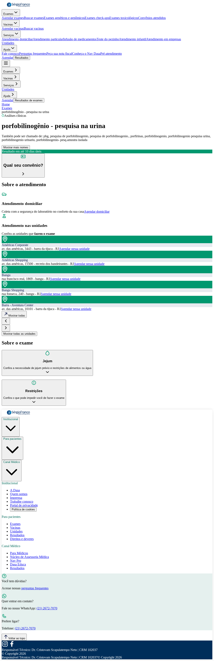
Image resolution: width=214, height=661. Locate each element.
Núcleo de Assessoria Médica (29, 557)
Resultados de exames (29, 100)
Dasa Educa (18, 564)
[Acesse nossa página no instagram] (5, 646)
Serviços (8, 35)
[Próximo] (6, 328)
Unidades (8, 43)
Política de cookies (23, 509)
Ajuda (6, 49)
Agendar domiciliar (97, 211)
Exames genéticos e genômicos (64, 18)
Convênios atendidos (152, 18)
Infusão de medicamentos (80, 39)
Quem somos (18, 494)
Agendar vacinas (13, 28)
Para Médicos (19, 553)
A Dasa (15, 490)
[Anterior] (6, 321)
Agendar (7, 57)
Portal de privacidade (24, 505)
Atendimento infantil (132, 39)
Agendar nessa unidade (74, 248)
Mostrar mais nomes (15, 147)
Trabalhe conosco (21, 501)
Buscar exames (34, 18)
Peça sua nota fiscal (59, 53)
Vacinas (8, 24)
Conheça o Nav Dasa (86, 53)
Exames (8, 13)
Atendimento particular (48, 39)
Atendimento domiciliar (17, 39)
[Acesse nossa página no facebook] (11, 646)
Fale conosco (10, 53)
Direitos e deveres (22, 539)
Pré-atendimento (111, 53)
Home (6, 104)
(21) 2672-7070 (47, 608)
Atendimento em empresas (163, 39)
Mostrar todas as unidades (19, 333)
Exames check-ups (97, 18)
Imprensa (16, 498)
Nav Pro (15, 560)
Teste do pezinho (108, 39)
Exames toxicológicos (123, 18)
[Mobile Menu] (6, 63)
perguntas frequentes (34, 588)
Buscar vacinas (34, 28)
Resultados (21, 57)
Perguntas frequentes (32, 53)
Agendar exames (13, 18)
